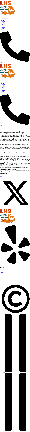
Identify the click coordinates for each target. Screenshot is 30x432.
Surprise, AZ (3, 27)
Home (1, 16)
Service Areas (2, 20)
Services (2, 17)
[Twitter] (15, 207)
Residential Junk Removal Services (5, 18)
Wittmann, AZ (3, 28)
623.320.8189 (1, 62)
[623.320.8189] (15, 61)
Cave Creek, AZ (3, 22)
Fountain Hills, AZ (4, 23)
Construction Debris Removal (5, 19)
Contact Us (1, 176)
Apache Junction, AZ (4, 21)
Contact (2, 29)
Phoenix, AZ (3, 25)
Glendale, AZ (3, 24)
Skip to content (1, 0)
